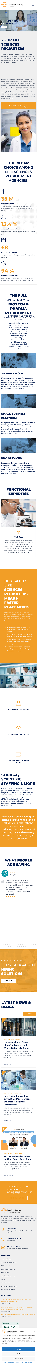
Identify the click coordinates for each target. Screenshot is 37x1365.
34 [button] (35, 944)
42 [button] (23, 946)
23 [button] (11, 944)
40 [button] (19, 946)
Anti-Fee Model (6, 1259)
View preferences (18, 1359)
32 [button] (31, 944)
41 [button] (21, 946)
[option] (18, 528)
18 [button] (1, 944)
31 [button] (29, 944)
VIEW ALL (29, 1014)
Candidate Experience (8, 1276)
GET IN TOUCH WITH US (17, 1198)
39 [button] (17, 946)
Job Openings (5, 1283)
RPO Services (5, 1266)
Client (7, 873)
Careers (3, 1279)
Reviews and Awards (8, 1269)
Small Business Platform (9, 1262)
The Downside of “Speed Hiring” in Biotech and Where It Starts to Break (16, 1045)
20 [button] (5, 944)
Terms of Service (28, 1362)
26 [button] (18, 944)
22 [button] (9, 944)
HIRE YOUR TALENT (4, 26)
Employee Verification (8, 1289)
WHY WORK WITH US (16, 106)
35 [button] (8, 946)
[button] (34, 1331)
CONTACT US (8, 980)
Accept (18, 1349)
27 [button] (20, 944)
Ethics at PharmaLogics (8, 1286)
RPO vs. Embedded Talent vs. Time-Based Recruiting (18, 1314)
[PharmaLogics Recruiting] (12, 4)
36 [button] (10, 946)
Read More (7, 1064)
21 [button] (7, 944)
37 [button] (12, 946)
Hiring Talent (19, 1039)
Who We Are (5, 1272)
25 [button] (16, 944)
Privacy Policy (19, 1362)
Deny (18, 1354)
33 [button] (33, 944)
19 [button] (3, 944)
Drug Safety (18, 537)
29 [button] (24, 944)
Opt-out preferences (9, 1362)
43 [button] (25, 946)
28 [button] (22, 944)
